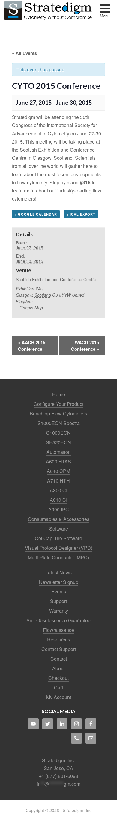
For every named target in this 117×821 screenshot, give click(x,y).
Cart (58, 687)
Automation (58, 451)
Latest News (58, 572)
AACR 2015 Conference (31, 345)
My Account (58, 697)
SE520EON (58, 442)
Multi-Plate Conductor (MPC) (58, 557)
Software (58, 528)
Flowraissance (58, 629)
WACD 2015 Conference (85, 345)
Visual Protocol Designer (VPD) (58, 547)
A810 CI (58, 499)
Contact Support (58, 649)
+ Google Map (29, 308)
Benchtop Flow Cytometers (58, 413)
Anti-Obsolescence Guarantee (58, 620)
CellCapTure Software (58, 538)
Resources (58, 639)
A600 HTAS (58, 461)
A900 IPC (58, 509)
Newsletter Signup (58, 582)
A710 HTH (58, 480)
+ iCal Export (81, 214)
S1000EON (58, 432)
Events (58, 591)
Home (58, 394)
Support (58, 601)
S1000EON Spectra (59, 423)
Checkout (58, 677)
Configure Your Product (58, 403)
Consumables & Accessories (58, 519)
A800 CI (58, 490)
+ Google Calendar (36, 214)
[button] (104, 11)
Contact (58, 658)
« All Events (24, 53)
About (58, 668)
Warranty (58, 610)
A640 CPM (58, 471)
